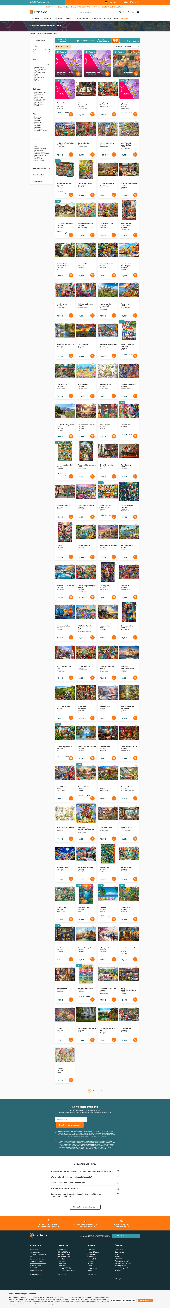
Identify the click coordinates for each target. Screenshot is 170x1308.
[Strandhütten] (86, 380)
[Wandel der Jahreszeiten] (65, 340)
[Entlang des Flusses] (108, 943)
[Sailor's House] (108, 742)
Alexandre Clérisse (40, 155)
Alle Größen (61, 1274)
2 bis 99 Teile (62, 1250)
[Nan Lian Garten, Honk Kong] (108, 1024)
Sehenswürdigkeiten (37, 1259)
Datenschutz (119, 1252)
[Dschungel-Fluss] (86, 541)
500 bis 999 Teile (40, 104)
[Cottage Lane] (65, 903)
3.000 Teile (61, 1266)
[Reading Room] (65, 299)
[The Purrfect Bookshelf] (65, 460)
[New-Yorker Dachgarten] (86, 501)
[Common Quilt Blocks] (86, 984)
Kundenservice (102, 1147)
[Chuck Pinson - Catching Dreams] (86, 420)
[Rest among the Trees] (65, 742)
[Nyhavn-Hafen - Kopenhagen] (129, 259)
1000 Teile (38, 106)
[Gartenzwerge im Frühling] (129, 501)
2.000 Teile (61, 1263)
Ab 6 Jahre (38, 124)
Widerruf (118, 1270)
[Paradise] (108, 903)
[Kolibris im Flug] (129, 863)
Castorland (91, 1254)
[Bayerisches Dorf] (108, 823)
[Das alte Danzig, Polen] (86, 943)
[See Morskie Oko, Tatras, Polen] (65, 420)
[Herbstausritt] (86, 340)
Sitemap (118, 1257)
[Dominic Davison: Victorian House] (65, 259)
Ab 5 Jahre (38, 122)
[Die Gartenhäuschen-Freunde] (108, 662)
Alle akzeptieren (145, 1300)
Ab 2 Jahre (38, 117)
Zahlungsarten (120, 1266)
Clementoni (91, 1257)
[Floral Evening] (129, 460)
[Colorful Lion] (129, 420)
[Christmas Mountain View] (65, 662)
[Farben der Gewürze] (108, 259)
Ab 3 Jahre (38, 119)
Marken (68, 18)
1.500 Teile (61, 1261)
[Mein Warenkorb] (137, 12)
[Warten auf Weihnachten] (108, 340)
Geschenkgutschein (81, 18)
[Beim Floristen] (65, 380)
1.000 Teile (61, 1259)
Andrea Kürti (38, 158)
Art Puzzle (38, 76)
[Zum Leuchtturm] (108, 621)
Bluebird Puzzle (39, 77)
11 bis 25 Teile (39, 94)
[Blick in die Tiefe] (86, 903)
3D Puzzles (34, 1268)
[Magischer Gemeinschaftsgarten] (86, 823)
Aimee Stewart (39, 150)
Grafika (90, 1270)
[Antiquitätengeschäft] (86, 219)
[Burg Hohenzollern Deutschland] (108, 299)
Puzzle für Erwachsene (41, 130)
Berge (32, 1257)
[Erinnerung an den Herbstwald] (129, 702)
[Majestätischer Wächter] (108, 541)
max (49, 53)
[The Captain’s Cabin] (108, 138)
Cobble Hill (91, 1259)
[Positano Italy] (129, 299)
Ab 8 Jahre (38, 125)
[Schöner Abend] (129, 782)
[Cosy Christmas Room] (129, 742)
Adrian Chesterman (40, 148)
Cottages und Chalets (38, 1254)
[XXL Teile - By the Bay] (129, 541)
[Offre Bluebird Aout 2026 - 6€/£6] (97, 40)
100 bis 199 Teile (63, 1252)
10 (101, 1091)
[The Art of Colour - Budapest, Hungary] (129, 340)
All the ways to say (40, 69)
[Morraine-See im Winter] (65, 581)
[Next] (105, 1090)
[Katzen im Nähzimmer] (86, 863)
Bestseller (58, 18)
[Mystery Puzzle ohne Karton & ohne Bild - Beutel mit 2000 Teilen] (129, 98)
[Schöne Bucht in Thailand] (86, 742)
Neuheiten (47, 18)
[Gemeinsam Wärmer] (65, 621)
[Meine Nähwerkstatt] (108, 460)
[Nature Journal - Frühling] (65, 823)
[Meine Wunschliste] (133, 12)
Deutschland (112, 2)
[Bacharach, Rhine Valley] (65, 138)
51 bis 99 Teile (39, 97)
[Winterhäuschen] (108, 702)
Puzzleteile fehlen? (122, 1261)
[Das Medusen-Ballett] (129, 380)
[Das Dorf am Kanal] (108, 219)
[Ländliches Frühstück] (86, 179)
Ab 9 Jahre (38, 127)
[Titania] (65, 1024)
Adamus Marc (39, 147)
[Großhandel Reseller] (139, 3)
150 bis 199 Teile (40, 100)
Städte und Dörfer (36, 1261)
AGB (116, 1254)
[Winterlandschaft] (65, 863)
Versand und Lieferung (123, 1263)
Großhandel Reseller (129, 2)
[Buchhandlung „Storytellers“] (129, 219)
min (34, 53)
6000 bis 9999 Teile (64, 1268)
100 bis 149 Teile (40, 99)
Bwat (36, 79)
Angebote (124, 18)
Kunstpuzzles (35, 1252)
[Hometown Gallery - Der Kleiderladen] (108, 984)
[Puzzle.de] (38, 14)
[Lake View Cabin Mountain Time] (129, 138)
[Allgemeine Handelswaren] (86, 702)
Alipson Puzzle (39, 67)
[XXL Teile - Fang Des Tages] (86, 621)
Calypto (37, 81)
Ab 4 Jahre (38, 120)
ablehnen (77, 1302)
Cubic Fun (91, 1261)
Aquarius (37, 71)
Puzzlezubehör (35, 1265)
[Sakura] (65, 541)
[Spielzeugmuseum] (65, 501)
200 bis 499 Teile (40, 102)
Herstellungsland (121, 1268)
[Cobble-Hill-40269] (86, 782)
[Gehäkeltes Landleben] (65, 179)
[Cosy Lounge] (108, 98)
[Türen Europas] (108, 420)
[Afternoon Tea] (65, 984)
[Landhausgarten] (108, 782)
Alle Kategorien (35, 1274)
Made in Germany (36, 1270)
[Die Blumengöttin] (129, 621)
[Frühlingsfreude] (108, 380)
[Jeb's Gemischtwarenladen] (129, 984)
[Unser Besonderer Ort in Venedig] (129, 943)
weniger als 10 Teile (41, 92)
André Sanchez (39, 160)
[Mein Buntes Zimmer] (86, 299)
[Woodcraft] (65, 943)
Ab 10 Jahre (38, 129)
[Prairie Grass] (129, 903)
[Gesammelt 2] (129, 581)
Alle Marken (91, 1274)
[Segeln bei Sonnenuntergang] (129, 662)
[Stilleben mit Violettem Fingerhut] (129, 179)
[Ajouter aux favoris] (79, 53)
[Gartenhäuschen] (86, 138)
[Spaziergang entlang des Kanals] (86, 581)
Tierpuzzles (34, 1250)
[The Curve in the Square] (65, 219)
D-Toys (90, 1263)
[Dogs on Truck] (129, 1024)
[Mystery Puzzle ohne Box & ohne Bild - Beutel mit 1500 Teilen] (65, 98)
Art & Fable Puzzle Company (39, 73)
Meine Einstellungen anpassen (124, 1300)
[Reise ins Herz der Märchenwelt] (86, 98)
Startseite (33, 33)
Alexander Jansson (40, 152)
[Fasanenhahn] (108, 863)
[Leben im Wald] (86, 259)
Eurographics (92, 1268)
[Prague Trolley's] (86, 662)
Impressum (119, 1250)
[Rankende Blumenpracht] (86, 460)
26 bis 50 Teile (39, 95)
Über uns (118, 1259)
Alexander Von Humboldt (42, 153)
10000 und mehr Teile (65, 1270)
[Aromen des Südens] (108, 179)
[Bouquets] (65, 1064)
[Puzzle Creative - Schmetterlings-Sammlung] (108, 501)
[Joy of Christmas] (65, 782)
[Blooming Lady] (108, 581)
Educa (89, 1266)
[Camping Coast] (129, 823)
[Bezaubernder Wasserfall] (86, 1024)
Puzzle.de (94, 1131)
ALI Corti (37, 157)
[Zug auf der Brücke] (65, 702)
